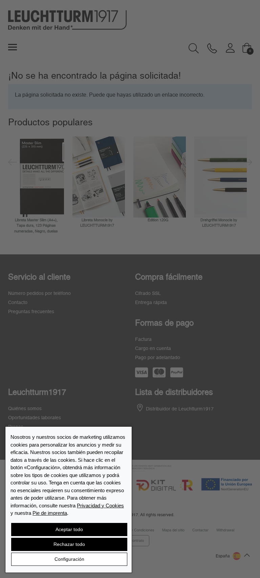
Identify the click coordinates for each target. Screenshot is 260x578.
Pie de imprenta (49, 513)
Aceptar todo (69, 529)
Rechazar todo (69, 544)
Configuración (69, 559)
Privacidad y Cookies (100, 505)
